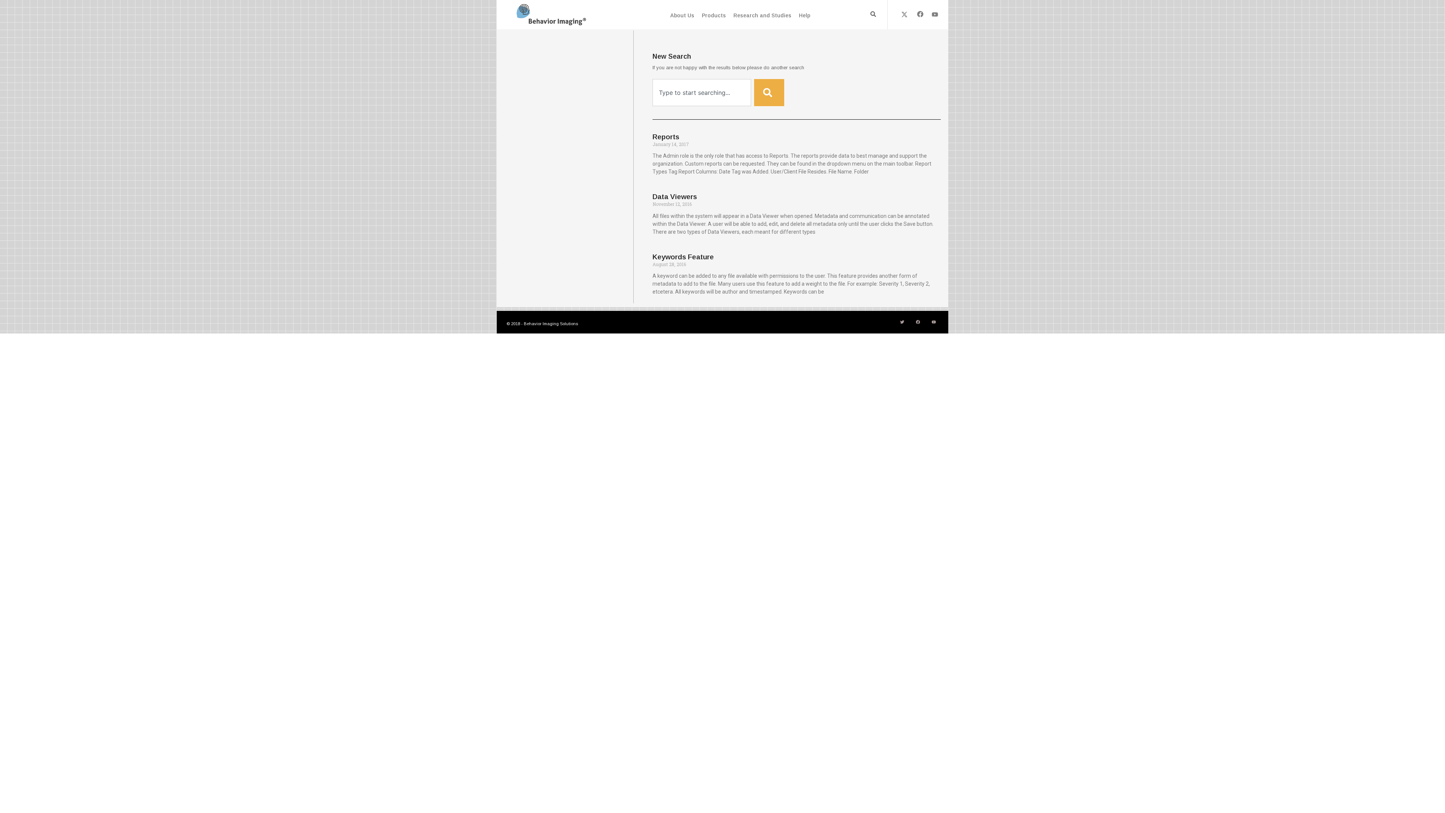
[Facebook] (919, 14)
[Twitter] (902, 322)
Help (804, 15)
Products (714, 15)
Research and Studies (762, 15)
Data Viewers (675, 197)
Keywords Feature (683, 257)
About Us (682, 15)
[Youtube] (935, 14)
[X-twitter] (904, 14)
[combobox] (702, 92)
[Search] (769, 92)
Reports (666, 137)
